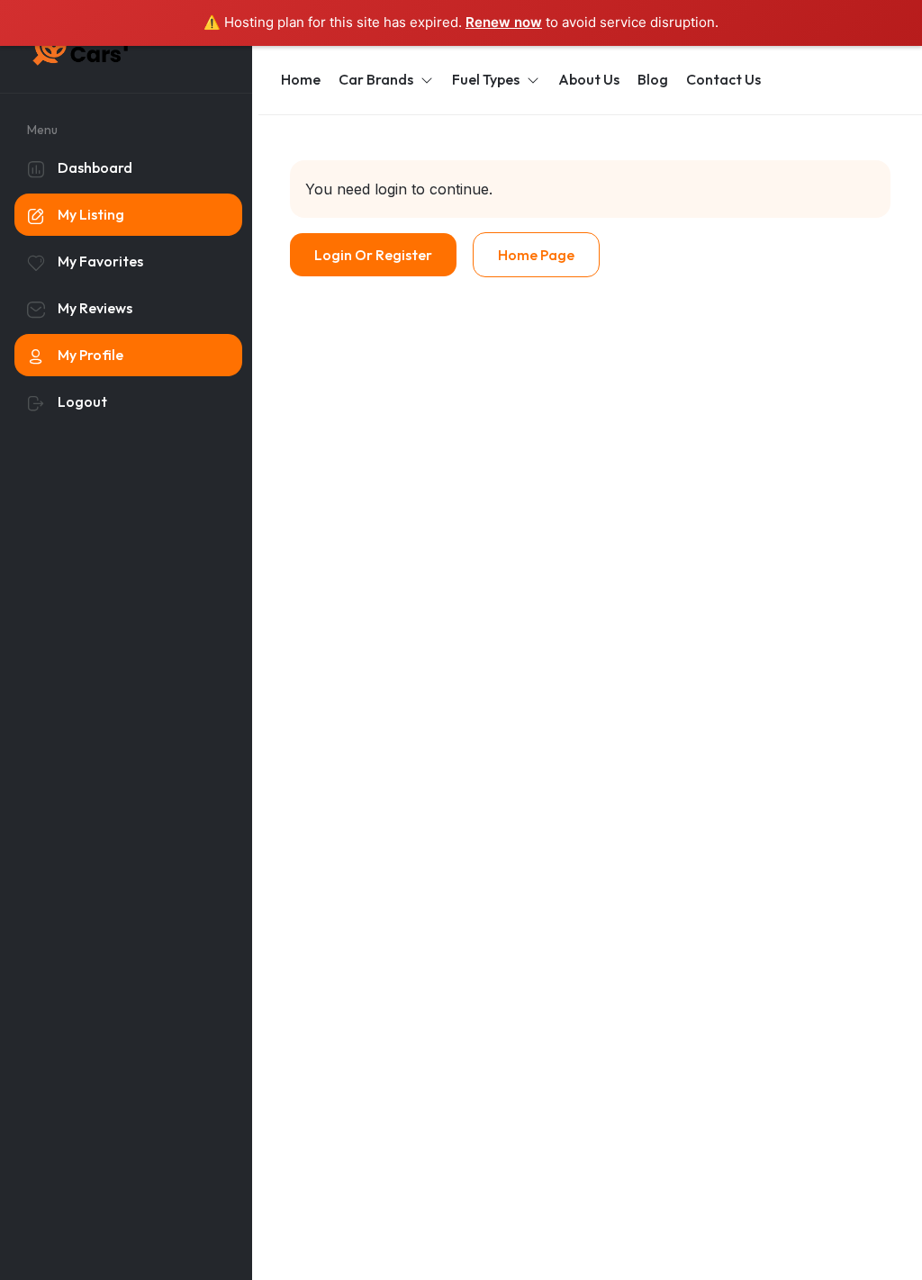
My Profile (90, 355)
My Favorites (100, 261)
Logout (82, 401)
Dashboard (95, 167)
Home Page (536, 255)
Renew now (504, 22)
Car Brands (376, 79)
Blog (652, 79)
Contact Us (723, 79)
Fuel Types (486, 79)
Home (301, 79)
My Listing (91, 214)
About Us (588, 79)
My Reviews (95, 308)
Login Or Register (373, 255)
